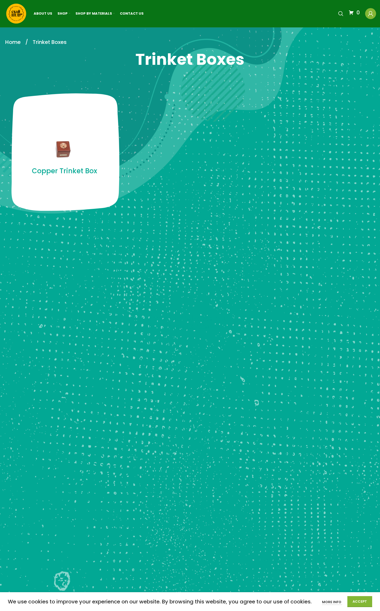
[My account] (371, 13)
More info (332, 602)
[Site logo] (16, 13)
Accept (360, 601)
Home (13, 42)
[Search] (341, 13)
